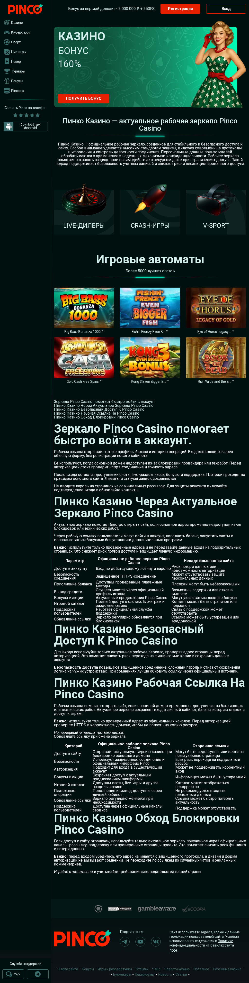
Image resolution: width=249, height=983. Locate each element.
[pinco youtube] (140, 942)
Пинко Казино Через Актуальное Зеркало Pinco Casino (103, 405)
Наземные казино (227, 969)
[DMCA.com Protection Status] (120, 908)
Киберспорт (20, 32)
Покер (16, 62)
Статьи (181, 974)
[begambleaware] (157, 907)
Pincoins (17, 91)
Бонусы (17, 81)
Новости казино (177, 969)
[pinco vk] (156, 942)
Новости (165, 974)
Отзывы (142, 969)
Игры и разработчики (115, 969)
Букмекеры (122, 974)
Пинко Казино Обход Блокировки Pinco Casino (96, 417)
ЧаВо (156, 969)
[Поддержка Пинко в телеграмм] (38, 974)
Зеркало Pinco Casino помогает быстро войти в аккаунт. (105, 401)
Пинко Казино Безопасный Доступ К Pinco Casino (99, 409)
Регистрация (180, 8)
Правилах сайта (221, 945)
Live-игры (18, 52)
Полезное (201, 969)
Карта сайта (68, 969)
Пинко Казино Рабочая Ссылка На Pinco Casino (96, 413)
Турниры (18, 71)
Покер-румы (144, 974)
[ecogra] (193, 907)
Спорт (16, 42)
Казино (17, 23)
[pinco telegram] (125, 942)
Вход (226, 8)
